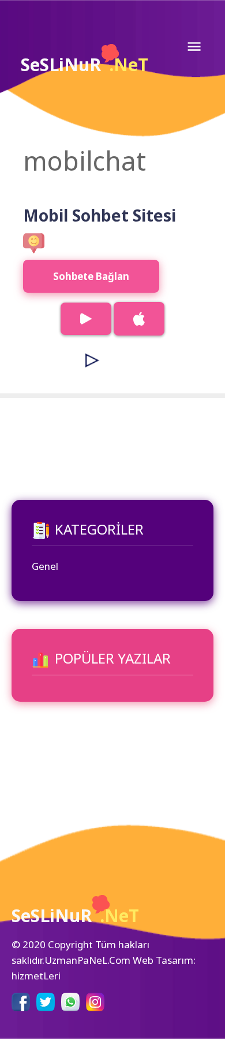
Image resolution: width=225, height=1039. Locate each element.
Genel (45, 566)
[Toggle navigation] (193, 46)
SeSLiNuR (84, 64)
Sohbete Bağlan (91, 276)
